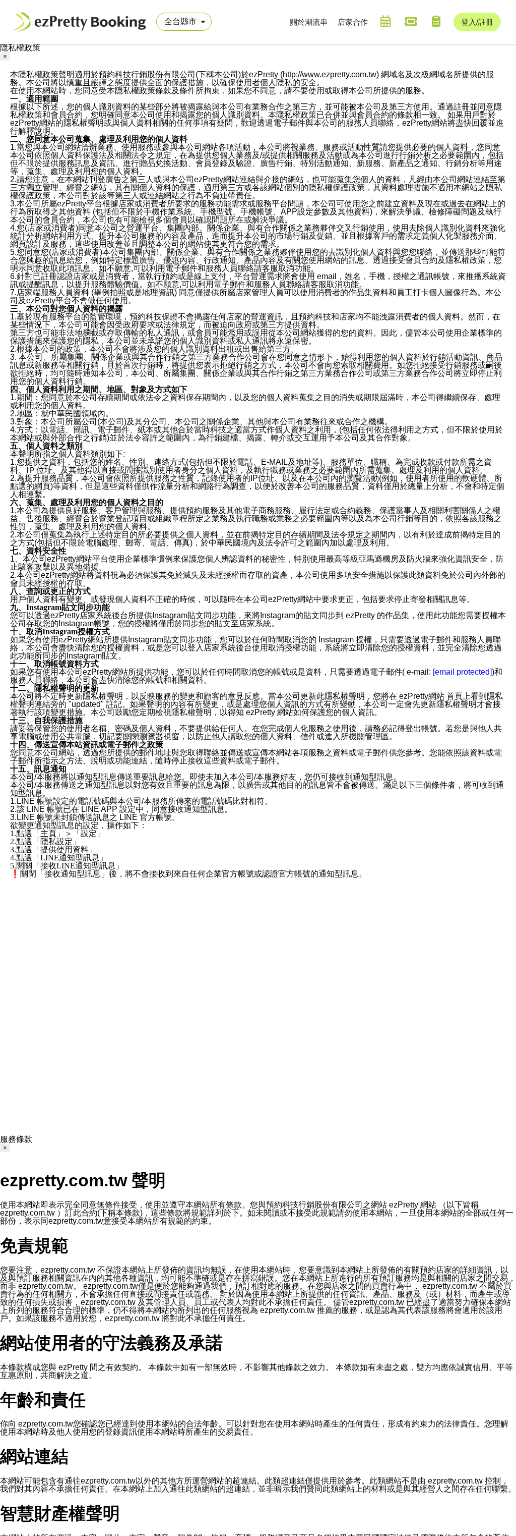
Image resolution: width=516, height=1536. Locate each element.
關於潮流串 (309, 22)
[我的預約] (385, 21)
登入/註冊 (477, 22)
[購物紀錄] (435, 21)
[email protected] (462, 672)
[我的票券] (410, 21)
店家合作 (353, 22)
